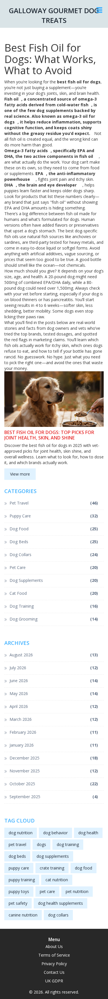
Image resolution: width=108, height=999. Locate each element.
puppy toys (19, 891)
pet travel (17, 844)
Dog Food (54, 528)
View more (20, 474)
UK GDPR (54, 981)
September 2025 (54, 796)
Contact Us (54, 972)
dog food (83, 868)
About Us (54, 946)
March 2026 (54, 719)
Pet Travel (54, 503)
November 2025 (54, 771)
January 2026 (54, 745)
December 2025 (54, 758)
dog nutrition (21, 832)
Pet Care (54, 567)
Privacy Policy (54, 963)
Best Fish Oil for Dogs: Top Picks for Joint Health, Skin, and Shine (49, 435)
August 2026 (54, 655)
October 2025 (54, 783)
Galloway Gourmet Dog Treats (54, 15)
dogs (41, 844)
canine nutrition (23, 915)
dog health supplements (60, 903)
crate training (52, 868)
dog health (88, 832)
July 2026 (54, 667)
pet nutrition (77, 891)
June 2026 (54, 680)
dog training (68, 844)
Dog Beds (54, 541)
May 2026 (54, 693)
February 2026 (54, 732)
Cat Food (54, 593)
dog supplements (53, 856)
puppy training (22, 879)
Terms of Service (54, 955)
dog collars (58, 915)
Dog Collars (54, 554)
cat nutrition (57, 879)
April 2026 (54, 706)
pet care (47, 891)
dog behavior (55, 832)
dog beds (17, 856)
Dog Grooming (54, 619)
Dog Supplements (54, 580)
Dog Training (54, 606)
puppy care (19, 868)
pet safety (18, 903)
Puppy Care (54, 516)
